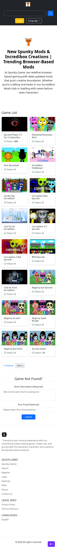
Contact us (7, 493)
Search (5, 468)
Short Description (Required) (28, 386)
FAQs (4, 485)
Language (33, 20)
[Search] (50, 13)
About (5, 489)
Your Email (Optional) (28, 404)
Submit (28, 416)
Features (6, 481)
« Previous (8, 365)
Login (19, 20)
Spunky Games (9, 463)
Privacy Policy (8, 504)
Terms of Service (10, 508)
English (5, 519)
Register (6, 472)
